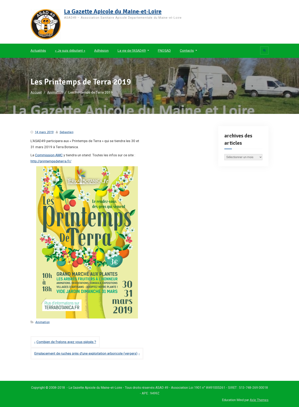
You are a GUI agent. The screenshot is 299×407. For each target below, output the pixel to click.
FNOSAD (164, 51)
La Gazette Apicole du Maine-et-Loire (113, 11)
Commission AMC (49, 155)
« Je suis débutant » (70, 51)
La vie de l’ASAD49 (132, 51)
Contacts (187, 51)
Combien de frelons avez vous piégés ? (66, 342)
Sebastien (66, 132)
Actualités (38, 51)
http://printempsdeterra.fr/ (51, 161)
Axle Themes (259, 400)
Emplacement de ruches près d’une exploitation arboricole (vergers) (85, 353)
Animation (42, 322)
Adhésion (101, 51)
